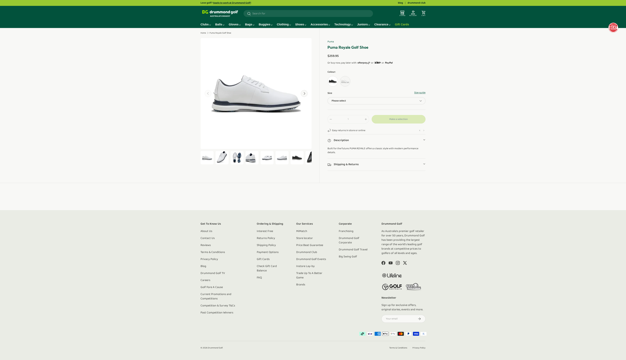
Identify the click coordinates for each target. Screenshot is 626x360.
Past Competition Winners (217, 312)
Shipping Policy (266, 245)
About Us (206, 231)
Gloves (233, 24)
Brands (300, 284)
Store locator (304, 238)
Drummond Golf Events (311, 259)
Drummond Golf (215, 348)
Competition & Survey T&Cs (218, 305)
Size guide (419, 92)
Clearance (381, 24)
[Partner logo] (391, 275)
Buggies (264, 24)
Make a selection (398, 119)
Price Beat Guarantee (309, 245)
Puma (331, 41)
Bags (248, 24)
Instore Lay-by (305, 266)
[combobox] (308, 13)
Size (330, 93)
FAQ (259, 277)
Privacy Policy (209, 259)
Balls (218, 24)
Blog (203, 266)
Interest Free (265, 231)
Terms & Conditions (213, 252)
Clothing (283, 24)
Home (203, 33)
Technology (342, 24)
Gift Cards (402, 24)
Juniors (362, 24)
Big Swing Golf (348, 256)
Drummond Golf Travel (353, 249)
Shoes (299, 24)
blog (400, 3)
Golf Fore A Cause (212, 287)
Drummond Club (306, 252)
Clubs (205, 24)
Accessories (319, 24)
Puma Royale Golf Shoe (220, 33)
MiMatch (301, 231)
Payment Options (268, 252)
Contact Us (208, 238)
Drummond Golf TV (213, 273)
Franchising (346, 231)
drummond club (416, 3)
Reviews (206, 245)
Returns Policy (266, 238)
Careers (205, 280)
